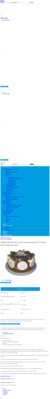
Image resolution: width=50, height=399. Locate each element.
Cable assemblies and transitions (13, 216)
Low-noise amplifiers (8, 212)
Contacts (5, 14)
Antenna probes (9, 189)
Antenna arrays (6, 202)
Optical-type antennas (10, 190)
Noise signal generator (8, 210)
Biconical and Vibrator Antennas (12, 186)
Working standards (7, 200)
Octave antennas (11, 181)
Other (7, 221)
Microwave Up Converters (11, 198)
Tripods (7, 218)
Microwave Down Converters (12, 199)
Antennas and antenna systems (10, 169)
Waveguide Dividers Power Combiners (14, 205)
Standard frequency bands (13, 177)
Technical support (7, 390)
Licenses (7, 7)
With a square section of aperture (15, 178)
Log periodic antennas (10, 185)
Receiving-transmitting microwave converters (15, 196)
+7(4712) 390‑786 (5, 20)
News (4, 388)
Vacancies (7, 9)
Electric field (8, 173)
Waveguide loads (9, 209)
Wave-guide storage (7, 203)
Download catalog (7, 15)
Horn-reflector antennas (11, 184)
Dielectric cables (6, 213)
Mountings (8, 220)
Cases (7, 217)
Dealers (5, 13)
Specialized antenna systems (12, 172)
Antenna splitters (7, 192)
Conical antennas (11, 180)
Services (5, 11)
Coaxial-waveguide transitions (12, 207)
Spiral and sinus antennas (11, 188)
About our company (7, 6)
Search (32, 2)
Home (4, 5)
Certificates (5, 392)
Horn (7, 176)
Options (5, 214)
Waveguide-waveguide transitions (13, 206)
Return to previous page (6, 239)
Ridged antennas (11, 182)
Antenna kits (8, 170)
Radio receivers (6, 195)
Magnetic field (9, 174)
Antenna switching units (8, 193)
